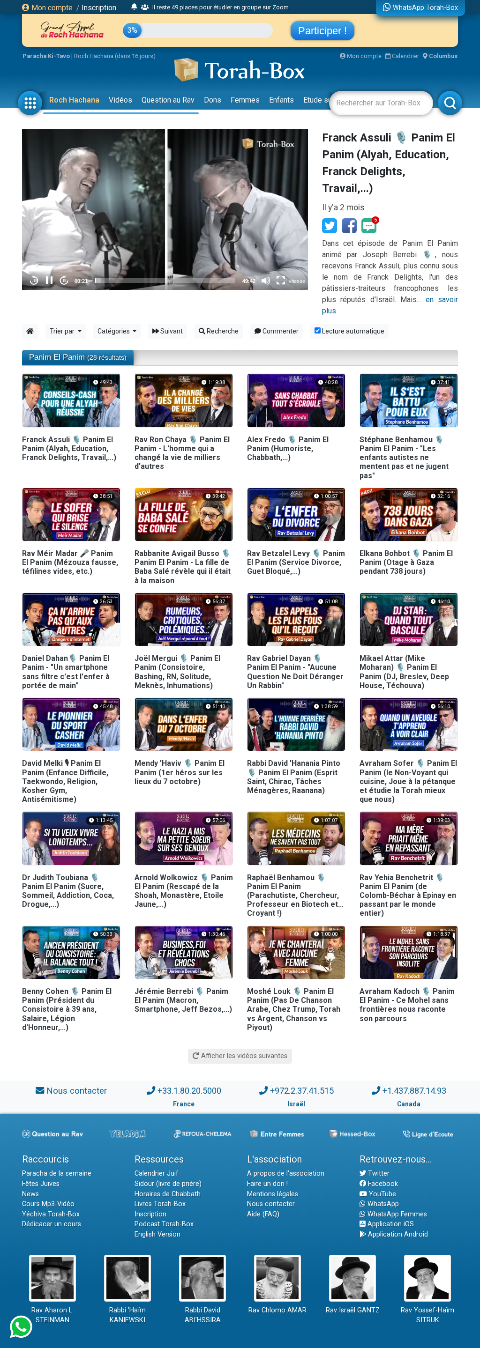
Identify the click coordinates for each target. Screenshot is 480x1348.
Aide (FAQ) (263, 1214)
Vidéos (120, 100)
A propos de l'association (285, 1174)
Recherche (222, 331)
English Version (157, 1234)
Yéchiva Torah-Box (51, 1214)
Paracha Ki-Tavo (46, 55)
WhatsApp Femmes (396, 1214)
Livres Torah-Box (160, 1204)
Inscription (99, 7)
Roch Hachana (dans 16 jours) (115, 55)
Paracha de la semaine (56, 1174)
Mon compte (51, 7)
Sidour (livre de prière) (168, 1184)
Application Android (397, 1234)
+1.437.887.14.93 (414, 1091)
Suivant (171, 331)
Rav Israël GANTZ (353, 1310)
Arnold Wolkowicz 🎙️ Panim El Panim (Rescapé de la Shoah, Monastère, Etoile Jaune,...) (184, 891)
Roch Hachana (74, 100)
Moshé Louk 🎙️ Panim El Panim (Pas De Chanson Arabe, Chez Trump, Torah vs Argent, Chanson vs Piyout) (293, 1009)
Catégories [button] (114, 331)
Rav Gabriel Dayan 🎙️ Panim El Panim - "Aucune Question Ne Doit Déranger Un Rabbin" (295, 672)
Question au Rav (168, 100)
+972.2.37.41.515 (302, 1091)
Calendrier (404, 55)
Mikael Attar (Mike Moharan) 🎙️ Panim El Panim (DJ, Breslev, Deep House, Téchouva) (404, 672)
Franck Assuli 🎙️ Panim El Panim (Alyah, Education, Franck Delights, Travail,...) (69, 448)
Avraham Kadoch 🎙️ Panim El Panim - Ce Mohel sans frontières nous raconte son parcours (407, 1005)
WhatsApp (382, 1204)
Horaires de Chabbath (168, 1194)
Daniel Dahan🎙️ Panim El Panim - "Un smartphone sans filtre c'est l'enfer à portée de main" (66, 672)
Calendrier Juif (157, 1174)
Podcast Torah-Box (164, 1224)
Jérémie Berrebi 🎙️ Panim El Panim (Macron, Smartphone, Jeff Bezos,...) (183, 1000)
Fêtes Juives (41, 1184)
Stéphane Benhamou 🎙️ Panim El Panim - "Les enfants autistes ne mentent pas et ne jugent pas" (404, 457)
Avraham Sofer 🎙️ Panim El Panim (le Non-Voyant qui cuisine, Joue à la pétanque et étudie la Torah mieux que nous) (408, 781)
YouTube (381, 1194)
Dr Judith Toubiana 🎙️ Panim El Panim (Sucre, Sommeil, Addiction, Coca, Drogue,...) (68, 891)
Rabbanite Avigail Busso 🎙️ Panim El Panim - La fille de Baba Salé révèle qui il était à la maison (183, 567)
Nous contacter (76, 1091)
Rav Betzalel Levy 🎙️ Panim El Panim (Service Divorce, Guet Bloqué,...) (296, 562)
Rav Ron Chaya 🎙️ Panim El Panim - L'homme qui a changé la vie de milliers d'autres (182, 453)
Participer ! (322, 31)
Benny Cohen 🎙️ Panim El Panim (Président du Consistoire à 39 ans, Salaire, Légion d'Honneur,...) (67, 1009)
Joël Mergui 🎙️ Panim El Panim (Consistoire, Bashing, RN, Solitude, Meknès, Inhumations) (177, 672)
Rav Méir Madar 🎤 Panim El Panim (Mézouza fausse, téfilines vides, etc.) (70, 562)
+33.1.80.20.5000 (189, 1091)
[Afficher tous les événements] (134, 7)
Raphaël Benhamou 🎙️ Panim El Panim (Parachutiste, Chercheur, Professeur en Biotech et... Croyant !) (295, 895)
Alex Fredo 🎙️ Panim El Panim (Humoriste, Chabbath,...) (288, 448)
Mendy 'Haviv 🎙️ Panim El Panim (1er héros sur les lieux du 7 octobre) (180, 772)
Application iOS (390, 1224)
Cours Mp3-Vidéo (48, 1204)
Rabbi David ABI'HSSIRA (203, 1315)
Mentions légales (272, 1194)
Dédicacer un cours (51, 1224)
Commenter (280, 331)
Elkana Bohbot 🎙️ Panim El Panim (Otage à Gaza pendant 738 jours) (406, 562)
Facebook (349, 225)
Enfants (281, 100)
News (30, 1194)
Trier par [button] (63, 331)
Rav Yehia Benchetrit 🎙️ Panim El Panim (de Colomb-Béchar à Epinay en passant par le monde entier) (408, 895)
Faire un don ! (267, 1184)
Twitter (378, 1174)
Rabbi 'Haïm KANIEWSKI (127, 1315)
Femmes (245, 100)
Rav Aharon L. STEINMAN (52, 1315)
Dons (212, 100)
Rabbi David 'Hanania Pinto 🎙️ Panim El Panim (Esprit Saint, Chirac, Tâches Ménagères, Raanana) (293, 777)
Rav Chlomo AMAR (277, 1310)
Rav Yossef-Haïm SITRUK (427, 1315)
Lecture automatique (352, 331)
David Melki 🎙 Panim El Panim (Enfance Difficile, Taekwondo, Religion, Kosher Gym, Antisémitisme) (65, 781)
